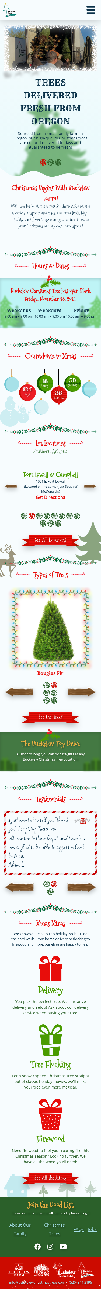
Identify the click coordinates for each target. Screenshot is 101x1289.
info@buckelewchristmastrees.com (37, 1282)
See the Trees (51, 717)
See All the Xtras (50, 1178)
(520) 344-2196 (80, 1282)
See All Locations (50, 540)
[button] (10, 486)
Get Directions (50, 497)
